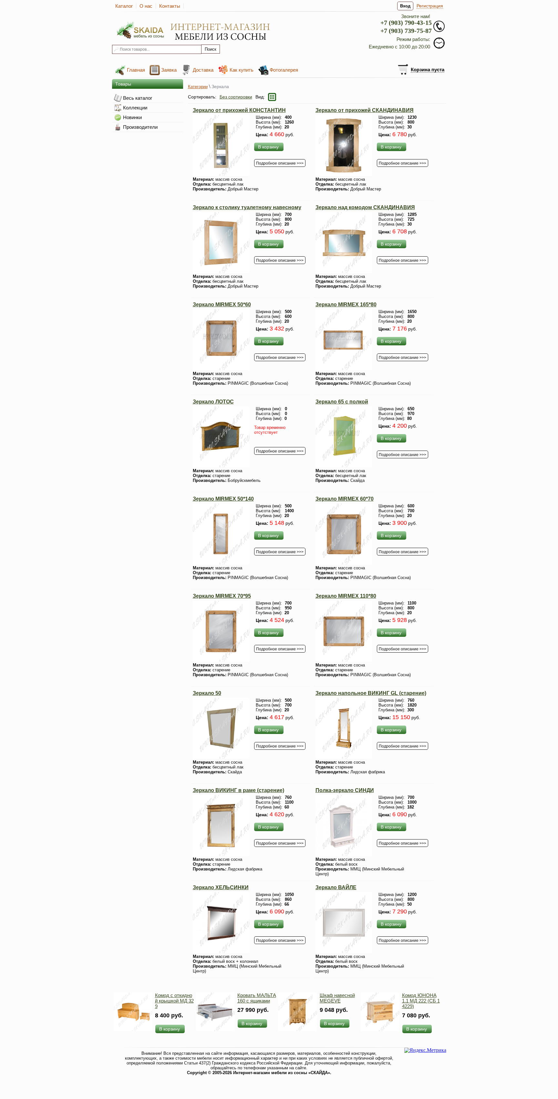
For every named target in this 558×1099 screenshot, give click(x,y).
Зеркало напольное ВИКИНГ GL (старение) (370, 693)
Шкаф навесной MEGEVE (337, 997)
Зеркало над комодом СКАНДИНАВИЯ (365, 207)
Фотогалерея (284, 70)
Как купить (241, 70)
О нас (146, 6)
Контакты (169, 6)
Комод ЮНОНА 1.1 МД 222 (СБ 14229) (421, 1000)
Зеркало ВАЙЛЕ (335, 887)
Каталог (124, 6)
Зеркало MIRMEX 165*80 (346, 304)
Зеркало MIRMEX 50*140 (223, 499)
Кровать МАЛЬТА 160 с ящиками (256, 997)
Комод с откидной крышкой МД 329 (174, 1000)
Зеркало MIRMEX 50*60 (222, 304)
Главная (136, 70)
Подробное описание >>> (280, 163)
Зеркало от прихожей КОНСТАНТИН (239, 110)
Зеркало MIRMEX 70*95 (222, 596)
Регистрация (430, 5)
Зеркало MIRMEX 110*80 (345, 596)
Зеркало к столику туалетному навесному (247, 207)
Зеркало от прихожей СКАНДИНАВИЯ (364, 110)
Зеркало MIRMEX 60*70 (344, 499)
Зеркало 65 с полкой (341, 401)
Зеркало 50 (207, 693)
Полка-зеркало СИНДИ (344, 790)
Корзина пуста (427, 69)
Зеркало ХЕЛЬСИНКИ (221, 887)
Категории (198, 86)
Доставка (203, 70)
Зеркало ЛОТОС (213, 401)
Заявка (169, 70)
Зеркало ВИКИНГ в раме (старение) (238, 790)
